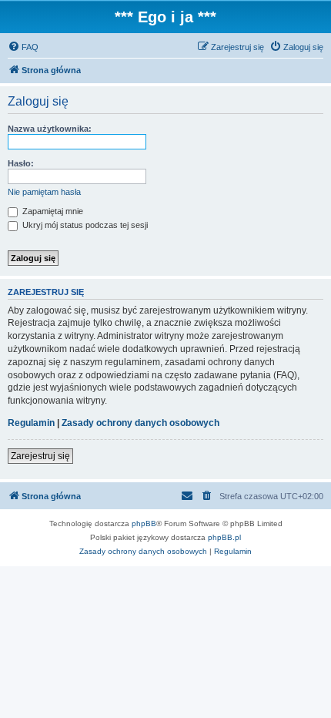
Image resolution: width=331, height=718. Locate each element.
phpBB (144, 523)
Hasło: (21, 163)
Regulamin (31, 423)
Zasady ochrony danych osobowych (140, 423)
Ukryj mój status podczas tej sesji (84, 225)
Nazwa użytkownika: (50, 128)
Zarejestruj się (40, 456)
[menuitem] (23, 47)
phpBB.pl (224, 537)
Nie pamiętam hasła (44, 191)
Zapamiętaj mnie (51, 211)
